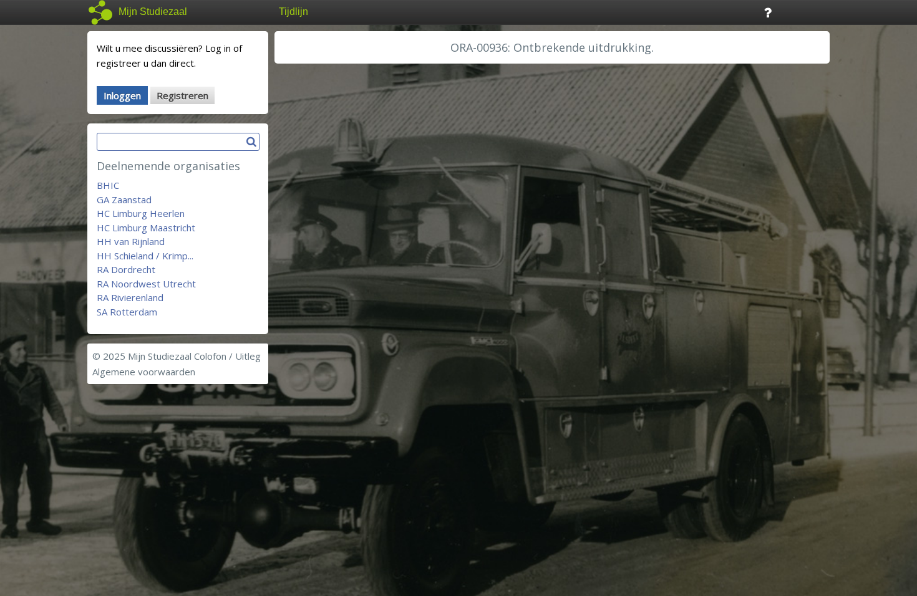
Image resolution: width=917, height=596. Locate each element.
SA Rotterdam (127, 311)
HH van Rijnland (131, 241)
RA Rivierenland (130, 297)
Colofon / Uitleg (227, 356)
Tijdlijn (293, 11)
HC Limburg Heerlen (141, 213)
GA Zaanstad (124, 199)
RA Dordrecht (126, 269)
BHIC (108, 185)
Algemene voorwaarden (143, 371)
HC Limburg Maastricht (146, 227)
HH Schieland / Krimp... (145, 255)
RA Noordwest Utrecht (146, 283)
